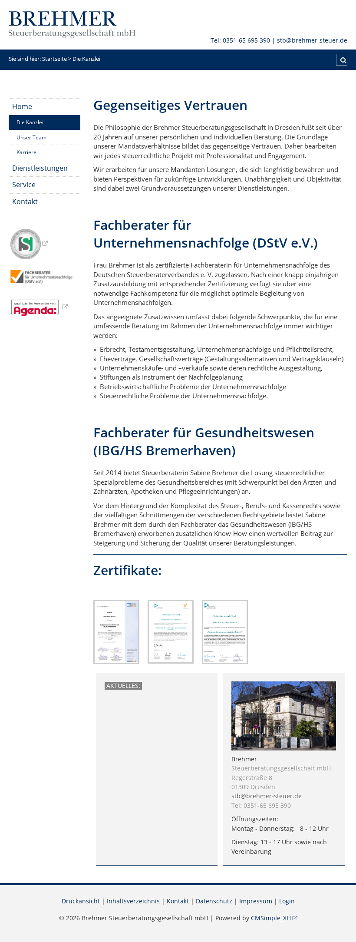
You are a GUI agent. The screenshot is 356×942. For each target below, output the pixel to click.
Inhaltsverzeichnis (133, 901)
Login (287, 901)
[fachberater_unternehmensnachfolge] (225, 631)
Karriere (26, 152)
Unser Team (31, 137)
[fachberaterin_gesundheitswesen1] (116, 631)
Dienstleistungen (40, 168)
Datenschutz (214, 901)
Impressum (255, 901)
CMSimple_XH (271, 918)
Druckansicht (81, 901)
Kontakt (25, 201)
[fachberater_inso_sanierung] (170, 631)
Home (22, 106)
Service (24, 184)
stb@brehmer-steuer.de (312, 40)
